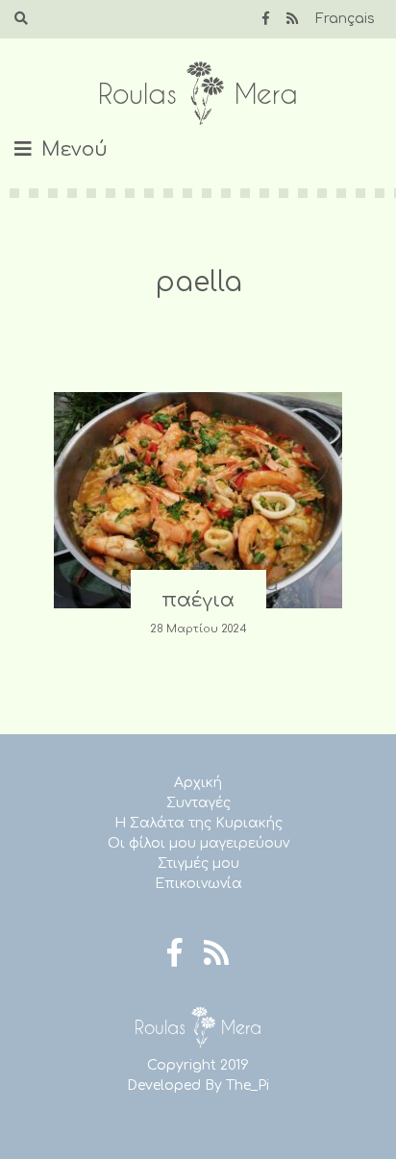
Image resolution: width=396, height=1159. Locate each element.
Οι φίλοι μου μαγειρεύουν (198, 843)
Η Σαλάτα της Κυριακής (198, 823)
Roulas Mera (198, 94)
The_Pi (247, 1085)
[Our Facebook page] (266, 19)
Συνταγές (198, 803)
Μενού (74, 149)
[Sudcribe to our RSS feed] (292, 19)
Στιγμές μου (198, 863)
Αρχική (198, 783)
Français (345, 19)
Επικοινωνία (198, 883)
